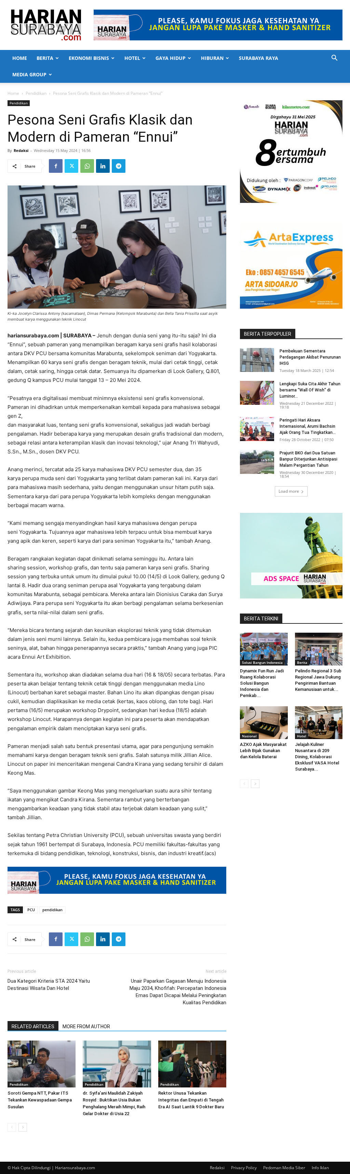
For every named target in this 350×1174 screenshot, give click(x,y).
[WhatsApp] (87, 166)
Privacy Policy (244, 1168)
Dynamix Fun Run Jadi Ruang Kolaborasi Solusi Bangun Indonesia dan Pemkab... (262, 683)
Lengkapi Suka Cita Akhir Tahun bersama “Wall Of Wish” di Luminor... (310, 390)
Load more (289, 491)
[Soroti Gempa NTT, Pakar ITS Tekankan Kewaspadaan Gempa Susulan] (42, 1064)
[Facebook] (56, 166)
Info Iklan (320, 1168)
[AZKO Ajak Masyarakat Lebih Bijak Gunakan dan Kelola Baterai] (264, 722)
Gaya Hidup (171, 58)
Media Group (29, 74)
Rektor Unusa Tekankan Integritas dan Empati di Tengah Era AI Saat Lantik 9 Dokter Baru (191, 1100)
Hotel (132, 58)
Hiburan (212, 58)
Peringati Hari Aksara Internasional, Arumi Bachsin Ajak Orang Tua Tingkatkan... (308, 426)
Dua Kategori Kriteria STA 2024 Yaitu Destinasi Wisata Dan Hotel (49, 984)
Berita (45, 58)
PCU (31, 909)
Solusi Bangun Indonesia (262, 662)
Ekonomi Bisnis (89, 58)
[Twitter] (71, 166)
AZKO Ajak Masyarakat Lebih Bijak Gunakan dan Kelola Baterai (263, 750)
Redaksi (21, 150)
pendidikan (52, 909)
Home (19, 58)
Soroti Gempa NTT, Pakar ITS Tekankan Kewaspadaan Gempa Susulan (40, 1100)
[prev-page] (12, 1127)
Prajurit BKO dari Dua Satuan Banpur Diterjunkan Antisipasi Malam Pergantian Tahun (308, 459)
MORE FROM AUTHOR (86, 1026)
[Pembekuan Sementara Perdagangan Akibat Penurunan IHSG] (257, 360)
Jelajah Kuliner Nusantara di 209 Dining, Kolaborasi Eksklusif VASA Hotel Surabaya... (317, 757)
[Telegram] (118, 166)
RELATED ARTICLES (33, 1026)
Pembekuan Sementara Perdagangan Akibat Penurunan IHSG (310, 357)
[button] (334, 58)
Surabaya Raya (258, 58)
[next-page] (22, 1127)
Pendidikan (36, 93)
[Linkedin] (103, 166)
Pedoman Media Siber (284, 1168)
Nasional (249, 736)
